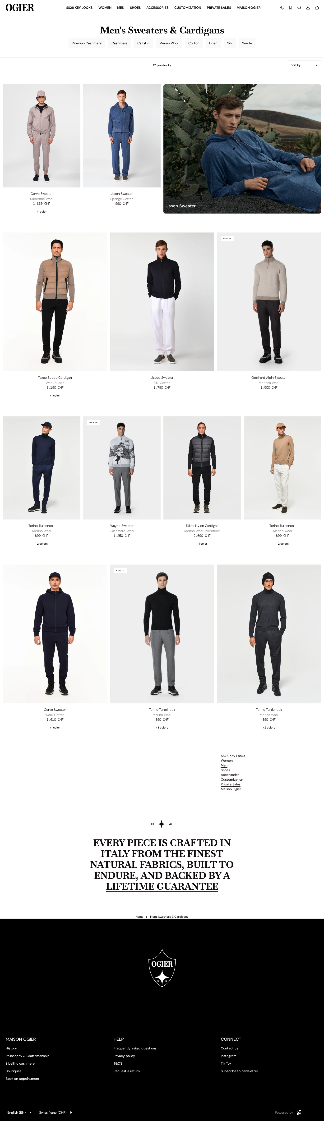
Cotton (193, 43)
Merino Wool (168, 43)
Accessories (230, 775)
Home (139, 917)
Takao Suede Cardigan (55, 377)
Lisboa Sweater (162, 377)
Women (227, 760)
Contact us (229, 1048)
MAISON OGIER (21, 1039)
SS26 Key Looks (233, 756)
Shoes (225, 770)
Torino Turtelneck (162, 709)
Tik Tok (226, 1063)
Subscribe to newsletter (239, 1071)
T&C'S (118, 1063)
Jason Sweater (122, 193)
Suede (247, 43)
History (11, 1048)
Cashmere (119, 43)
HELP (119, 1039)
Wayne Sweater (122, 526)
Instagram (228, 1056)
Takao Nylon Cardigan (202, 526)
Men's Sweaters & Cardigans (169, 917)
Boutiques (13, 1071)
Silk (229, 43)
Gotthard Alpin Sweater (269, 377)
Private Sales (231, 784)
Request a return (127, 1071)
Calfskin (143, 43)
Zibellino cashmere (20, 1063)
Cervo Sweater (42, 193)
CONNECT (231, 1039)
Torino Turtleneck (41, 526)
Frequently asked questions (135, 1048)
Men (224, 765)
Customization (232, 779)
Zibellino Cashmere (87, 43)
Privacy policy (124, 1056)
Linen (213, 43)
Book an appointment (22, 1078)
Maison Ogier (231, 789)
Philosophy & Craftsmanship (28, 1056)
